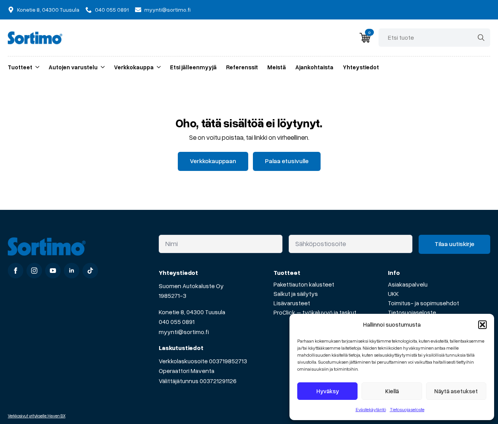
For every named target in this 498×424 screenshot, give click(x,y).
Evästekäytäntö (371, 409)
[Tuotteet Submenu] (35, 67)
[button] (482, 325)
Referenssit (242, 66)
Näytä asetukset (456, 390)
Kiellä (392, 390)
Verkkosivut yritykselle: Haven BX (36, 415)
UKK (393, 293)
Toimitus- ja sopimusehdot (423, 303)
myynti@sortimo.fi (184, 332)
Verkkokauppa (134, 66)
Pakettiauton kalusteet (304, 284)
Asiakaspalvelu (408, 284)
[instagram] (34, 270)
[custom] (90, 270)
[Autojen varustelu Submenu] (101, 67)
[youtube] (53, 270)
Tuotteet (20, 66)
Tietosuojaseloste (407, 409)
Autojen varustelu (73, 66)
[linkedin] (71, 270)
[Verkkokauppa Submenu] (157, 67)
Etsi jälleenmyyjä (193, 66)
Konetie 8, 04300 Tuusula (192, 312)
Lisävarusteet (292, 303)
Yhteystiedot (361, 66)
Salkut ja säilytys (296, 293)
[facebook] (15, 270)
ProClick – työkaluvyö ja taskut (315, 312)
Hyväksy (327, 390)
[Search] (481, 37)
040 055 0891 (177, 321)
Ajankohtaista (314, 66)
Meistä (276, 66)
